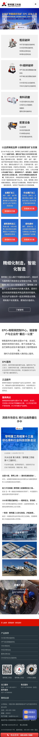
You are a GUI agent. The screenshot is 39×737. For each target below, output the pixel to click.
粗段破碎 (25, 40)
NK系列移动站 (6, 650)
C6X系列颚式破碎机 (26, 48)
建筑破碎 (11, 623)
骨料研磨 (25, 97)
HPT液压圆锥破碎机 (8, 642)
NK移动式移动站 (25, 51)
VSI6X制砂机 (5, 646)
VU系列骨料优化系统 (27, 101)
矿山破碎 (4, 623)
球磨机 (22, 108)
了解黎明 (19, 309)
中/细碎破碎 (26, 65)
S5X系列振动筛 (25, 130)
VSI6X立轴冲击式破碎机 (28, 86)
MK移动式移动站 (25, 54)
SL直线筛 (23, 127)
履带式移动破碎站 (26, 111)
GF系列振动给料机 (26, 137)
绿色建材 (18, 623)
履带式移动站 (5, 654)
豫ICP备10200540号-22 (10, 725)
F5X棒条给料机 (25, 133)
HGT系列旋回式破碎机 (27, 44)
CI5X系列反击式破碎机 (27, 83)
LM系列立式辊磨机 (26, 105)
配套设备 (25, 122)
